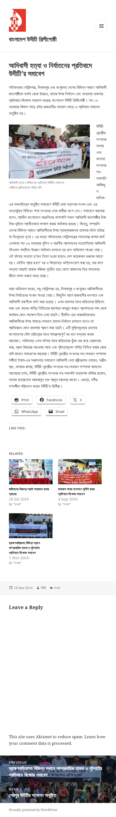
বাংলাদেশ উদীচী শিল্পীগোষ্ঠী (33, 39)
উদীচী (43, 588)
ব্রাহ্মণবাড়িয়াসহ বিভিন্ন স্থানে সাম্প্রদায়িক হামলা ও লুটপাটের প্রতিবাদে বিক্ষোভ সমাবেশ (24, 548)
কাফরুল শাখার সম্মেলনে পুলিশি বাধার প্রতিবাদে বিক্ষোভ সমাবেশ (76, 491)
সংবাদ (57, 588)
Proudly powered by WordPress (33, 810)
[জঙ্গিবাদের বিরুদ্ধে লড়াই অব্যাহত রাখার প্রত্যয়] (31, 471)
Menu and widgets (101, 31)
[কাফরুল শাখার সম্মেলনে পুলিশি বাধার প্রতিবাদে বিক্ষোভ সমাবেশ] (80, 471)
